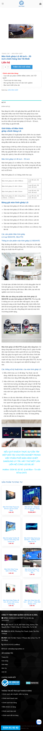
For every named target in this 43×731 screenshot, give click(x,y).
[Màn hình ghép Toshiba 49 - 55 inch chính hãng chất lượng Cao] (11, 526)
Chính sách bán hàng (10, 702)
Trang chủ (5, 53)
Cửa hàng (5, 661)
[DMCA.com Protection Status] (32, 683)
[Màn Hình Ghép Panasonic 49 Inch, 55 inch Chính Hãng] (11, 495)
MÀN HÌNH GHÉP (17, 53)
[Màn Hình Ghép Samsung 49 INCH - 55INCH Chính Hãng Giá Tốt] (32, 526)
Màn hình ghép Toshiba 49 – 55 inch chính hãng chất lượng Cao (11, 539)
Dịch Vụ (4, 668)
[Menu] (3, 3)
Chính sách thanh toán (10, 698)
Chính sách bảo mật (9, 711)
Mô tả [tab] (4, 102)
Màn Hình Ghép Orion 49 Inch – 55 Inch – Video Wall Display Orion (32, 602)
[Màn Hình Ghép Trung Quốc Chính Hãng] (11, 557)
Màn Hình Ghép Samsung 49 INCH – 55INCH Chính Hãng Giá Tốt (32, 539)
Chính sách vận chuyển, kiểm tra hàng (15, 694)
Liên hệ (4, 672)
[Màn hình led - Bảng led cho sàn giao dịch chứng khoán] (32, 495)
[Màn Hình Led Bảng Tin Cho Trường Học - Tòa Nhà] (32, 557)
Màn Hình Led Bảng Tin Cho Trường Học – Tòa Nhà (32, 570)
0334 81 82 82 (10, 727)
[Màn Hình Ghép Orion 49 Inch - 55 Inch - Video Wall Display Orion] (32, 588)
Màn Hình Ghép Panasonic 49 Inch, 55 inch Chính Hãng (11, 508)
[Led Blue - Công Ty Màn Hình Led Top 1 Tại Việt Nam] (21, 3)
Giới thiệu (5, 664)
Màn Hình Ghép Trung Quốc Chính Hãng (11, 570)
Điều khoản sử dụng (9, 707)
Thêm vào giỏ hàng (21, 67)
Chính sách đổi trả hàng (10, 715)
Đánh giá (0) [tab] (6, 106)
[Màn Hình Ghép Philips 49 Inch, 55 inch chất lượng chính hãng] (11, 588)
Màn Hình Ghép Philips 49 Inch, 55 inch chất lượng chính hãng (11, 602)
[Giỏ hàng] (40, 3)
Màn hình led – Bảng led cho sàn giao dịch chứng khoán (32, 508)
